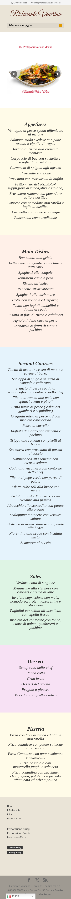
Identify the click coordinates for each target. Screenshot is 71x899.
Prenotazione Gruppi (18, 829)
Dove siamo (14, 818)
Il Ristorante (14, 810)
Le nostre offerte (16, 837)
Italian (15, 896)
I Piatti (10, 814)
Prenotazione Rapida (18, 833)
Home (10, 806)
